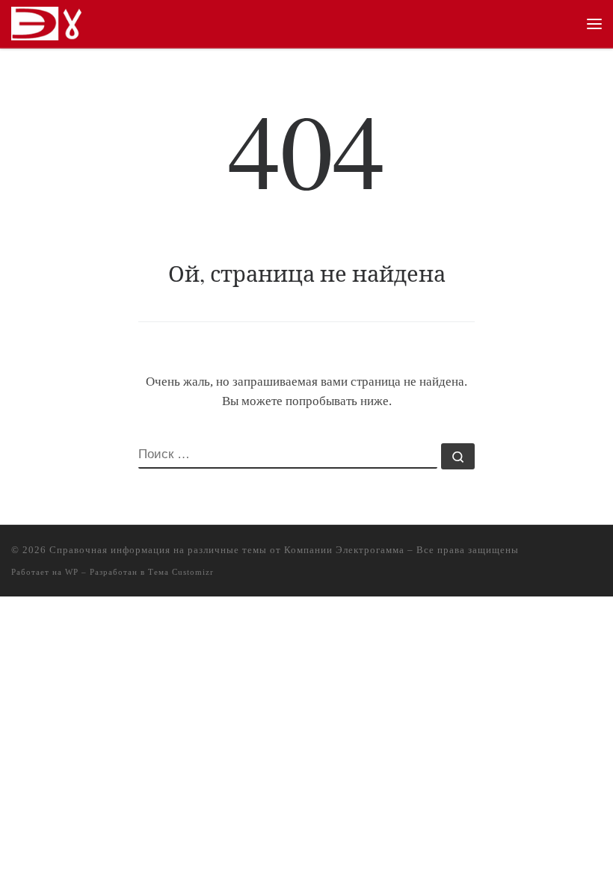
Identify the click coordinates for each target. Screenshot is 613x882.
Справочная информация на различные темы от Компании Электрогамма (226, 549)
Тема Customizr (181, 571)
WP (71, 571)
